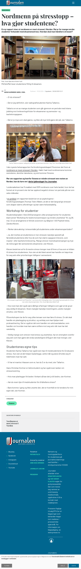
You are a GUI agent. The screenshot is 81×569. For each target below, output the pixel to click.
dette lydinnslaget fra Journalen (42, 181)
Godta (74, 566)
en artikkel (11, 198)
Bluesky (11, 452)
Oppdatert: (48, 91)
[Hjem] (15, 3)
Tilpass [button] (6, 566)
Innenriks (6, 10)
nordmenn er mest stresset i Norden (22, 170)
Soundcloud (13, 464)
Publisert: (33, 91)
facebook (12, 456)
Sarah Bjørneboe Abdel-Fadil (14, 92)
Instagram (12, 460)
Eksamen (11, 403)
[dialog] (40, 562)
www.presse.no (54, 532)
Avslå (63, 566)
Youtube (11, 467)
